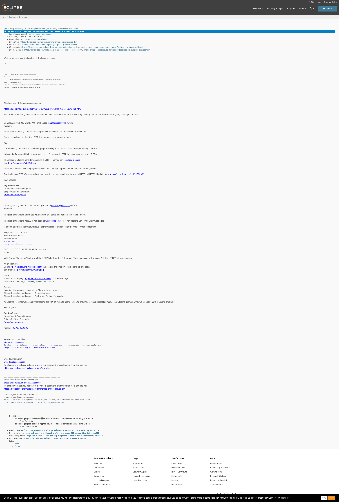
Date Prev (9, 29)
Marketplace (176, 484)
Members (258, 8)
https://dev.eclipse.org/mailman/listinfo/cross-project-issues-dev (50, 47)
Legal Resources (140, 480)
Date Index (51, 29)
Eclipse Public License (142, 476)
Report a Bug (176, 463)
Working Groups (275, 8)
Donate (328, 8)
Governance (99, 476)
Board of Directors (102, 484)
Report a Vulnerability (219, 480)
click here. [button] (285, 498)
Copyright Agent (140, 472)
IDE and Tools (216, 463)
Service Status (216, 484)
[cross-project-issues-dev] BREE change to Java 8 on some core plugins (54, 438)
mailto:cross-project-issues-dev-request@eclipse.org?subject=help (47, 45)
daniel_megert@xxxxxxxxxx (40, 34)
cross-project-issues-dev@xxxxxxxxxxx (36, 39)
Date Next (18, 29)
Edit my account (316, 2)
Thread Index (62, 29)
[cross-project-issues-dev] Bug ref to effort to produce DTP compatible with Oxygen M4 (60, 433)
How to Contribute (179, 472)
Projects (291, 8)
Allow (332, 498)
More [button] (301, 8)
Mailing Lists (176, 476)
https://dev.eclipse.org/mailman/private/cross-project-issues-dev (48, 42)
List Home (73, 29)
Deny (324, 498)
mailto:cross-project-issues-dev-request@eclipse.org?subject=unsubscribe (116, 50)
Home (4, 17)
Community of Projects (220, 468)
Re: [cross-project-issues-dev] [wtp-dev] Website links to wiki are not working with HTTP (54, 418)
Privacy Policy (138, 463)
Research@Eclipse (218, 476)
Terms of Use (138, 468)
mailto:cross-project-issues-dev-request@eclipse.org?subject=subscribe (113, 47)
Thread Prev (28, 29)
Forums (174, 480)
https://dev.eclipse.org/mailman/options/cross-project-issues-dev (52, 50)
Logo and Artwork (101, 480)
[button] (312, 8)
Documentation (178, 468)
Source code (23, 17)
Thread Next (40, 29)
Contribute (12, 17)
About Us (98, 463)
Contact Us (99, 468)
